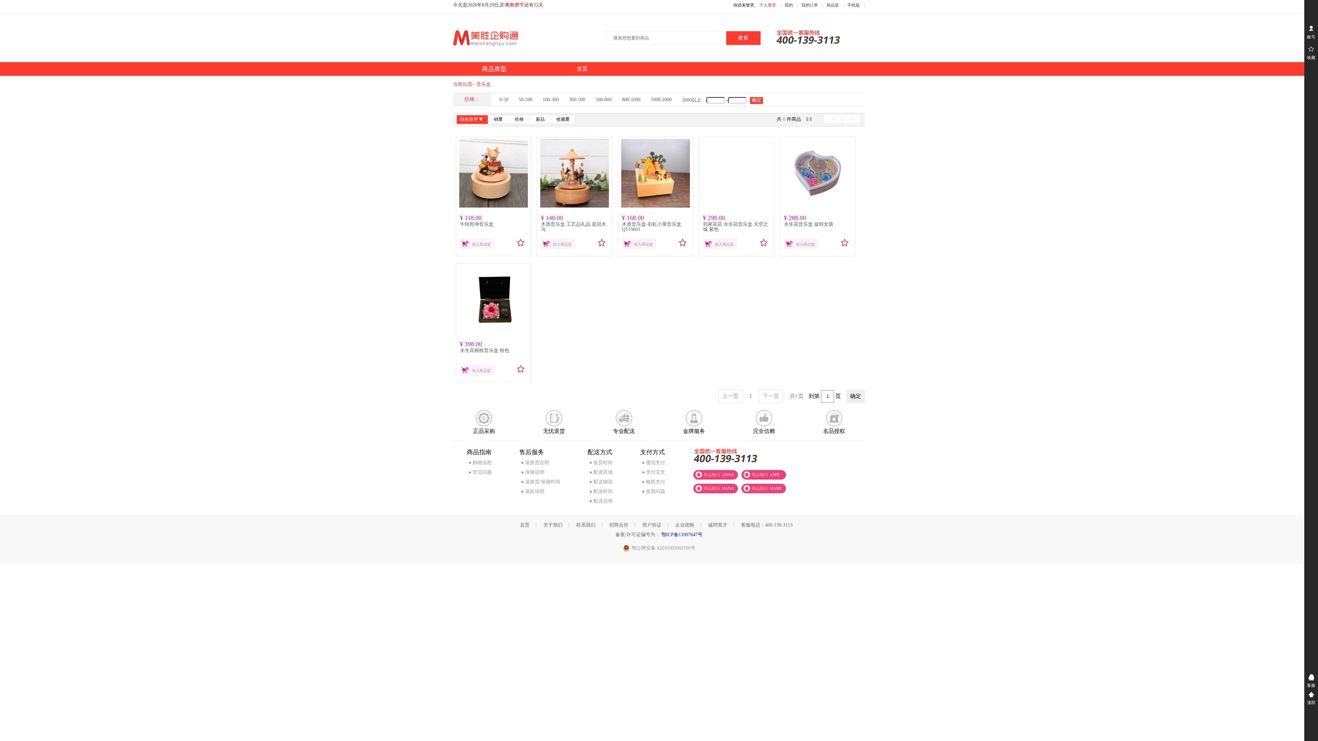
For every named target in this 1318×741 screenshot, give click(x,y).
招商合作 (618, 525)
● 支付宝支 (653, 472)
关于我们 (553, 525)
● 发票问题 (653, 491)
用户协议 (651, 525)
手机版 (853, 5)
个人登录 (768, 5)
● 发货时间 (601, 462)
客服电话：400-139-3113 (767, 525)
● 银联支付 (653, 481)
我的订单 (809, 5)
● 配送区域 (601, 472)
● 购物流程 (480, 462)
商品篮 (832, 5)
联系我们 (586, 525)
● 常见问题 (480, 472)
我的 (789, 5)
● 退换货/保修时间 (540, 481)
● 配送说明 (601, 501)
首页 (525, 525)
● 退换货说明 (535, 462)
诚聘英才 (717, 525)
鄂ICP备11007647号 (681, 534)
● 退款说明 (532, 491)
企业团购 (684, 525)
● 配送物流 (601, 481)
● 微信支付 (653, 462)
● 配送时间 (601, 491)
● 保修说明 (532, 472)
